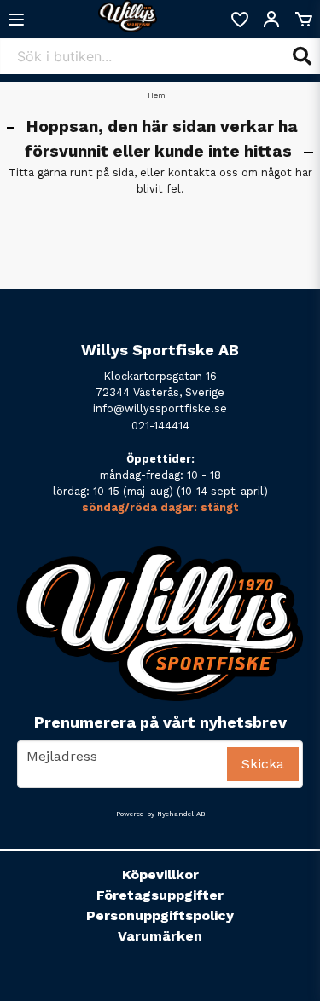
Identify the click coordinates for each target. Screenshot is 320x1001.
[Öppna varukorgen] (304, 20)
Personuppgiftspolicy (160, 915)
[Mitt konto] (271, 20)
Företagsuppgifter (160, 895)
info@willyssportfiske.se (160, 408)
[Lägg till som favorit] (239, 20)
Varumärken (160, 936)
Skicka (262, 764)
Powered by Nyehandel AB (160, 814)
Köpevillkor (160, 874)
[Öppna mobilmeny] (16, 20)
